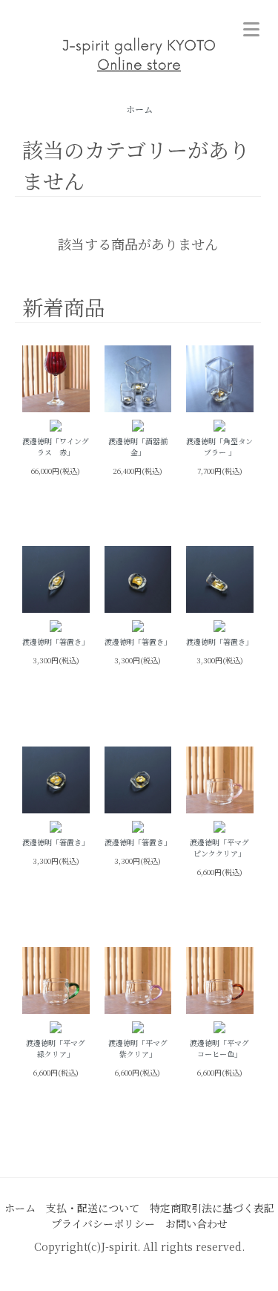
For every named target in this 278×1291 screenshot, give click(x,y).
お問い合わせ (196, 1223)
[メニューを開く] (251, 27)
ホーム (139, 109)
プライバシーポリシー (103, 1223)
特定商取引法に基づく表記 (212, 1207)
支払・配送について (92, 1207)
